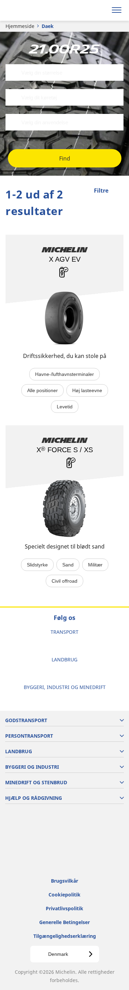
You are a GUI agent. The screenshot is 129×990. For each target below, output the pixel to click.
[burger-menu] (116, 10)
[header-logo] (33, 10)
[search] (100, 10)
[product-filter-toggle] (118, 191)
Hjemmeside (20, 26)
